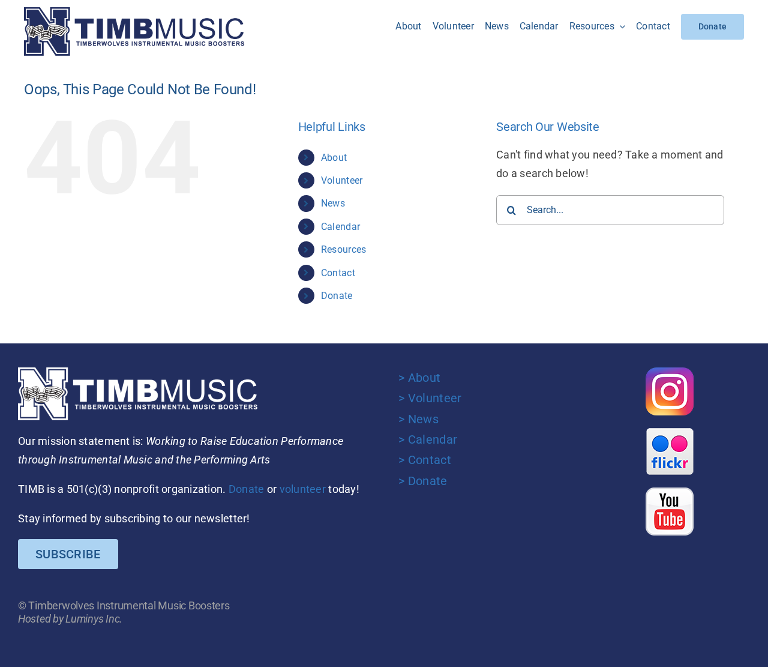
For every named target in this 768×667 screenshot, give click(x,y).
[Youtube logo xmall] (670, 492)
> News (418, 419)
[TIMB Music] (134, 12)
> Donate (422, 481)
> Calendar (427, 439)
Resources (343, 249)
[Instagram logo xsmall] (670, 372)
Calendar (340, 226)
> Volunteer (429, 398)
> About (419, 377)
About (334, 157)
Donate (337, 295)
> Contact (424, 460)
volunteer (303, 489)
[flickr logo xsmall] (670, 432)
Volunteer (341, 180)
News (333, 203)
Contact (338, 273)
